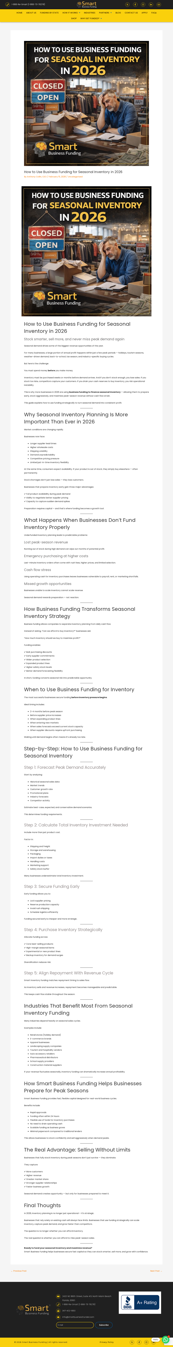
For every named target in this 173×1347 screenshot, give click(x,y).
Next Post (156, 1270)
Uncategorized (75, 176)
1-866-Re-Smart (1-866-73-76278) (28, 4)
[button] (165, 1339)
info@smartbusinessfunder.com (78, 1317)
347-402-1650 (68, 1310)
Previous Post (19, 1270)
